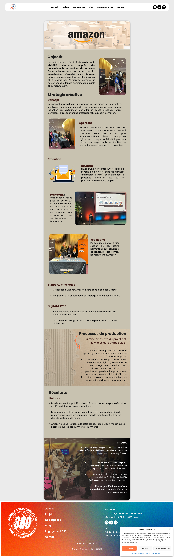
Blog (91, 7)
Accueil (54, 7)
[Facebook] (155, 7)
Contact (121, 7)
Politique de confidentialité (152, 553)
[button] (170, 530)
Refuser (145, 548)
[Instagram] (159, 7)
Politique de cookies (138, 553)
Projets (65, 7)
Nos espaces (79, 7)
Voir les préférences (162, 548)
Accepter (129, 548)
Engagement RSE (105, 7)
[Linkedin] (164, 7)
